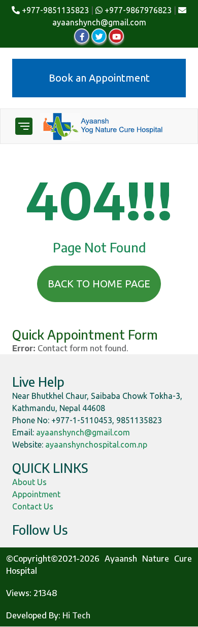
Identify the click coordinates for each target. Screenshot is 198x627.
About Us (29, 482)
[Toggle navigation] (23, 126)
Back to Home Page (99, 283)
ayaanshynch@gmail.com (83, 432)
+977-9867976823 (137, 10)
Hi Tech (76, 615)
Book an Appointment (99, 78)
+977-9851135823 (54, 10)
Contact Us (32, 506)
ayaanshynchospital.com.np (96, 444)
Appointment (36, 494)
